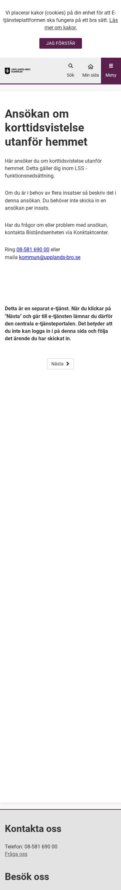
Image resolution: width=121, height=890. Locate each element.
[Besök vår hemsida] (17, 70)
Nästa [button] (57, 363)
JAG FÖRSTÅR (60, 43)
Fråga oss (16, 854)
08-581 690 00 (32, 250)
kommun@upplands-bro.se (49, 257)
